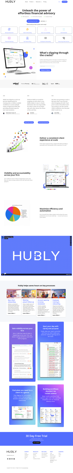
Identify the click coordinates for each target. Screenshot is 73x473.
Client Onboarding (44, 453)
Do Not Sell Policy (25, 467)
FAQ (25, 458)
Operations (43, 457)
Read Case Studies (29, 122)
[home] (10, 1)
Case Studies (35, 453)
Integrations (26, 454)
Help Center (52, 454)
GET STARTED (36, 442)
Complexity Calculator (36, 458)
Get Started (65, 1)
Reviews (26, 457)
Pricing (26, 453)
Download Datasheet (43, 122)
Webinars (34, 454)
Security (51, 462)
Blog (34, 457)
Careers (60, 454)
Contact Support (52, 457)
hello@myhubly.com (10, 455)
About (59, 453)
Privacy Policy (52, 458)
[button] (32, 2)
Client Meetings (44, 454)
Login (51, 453)
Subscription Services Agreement (53, 460)
